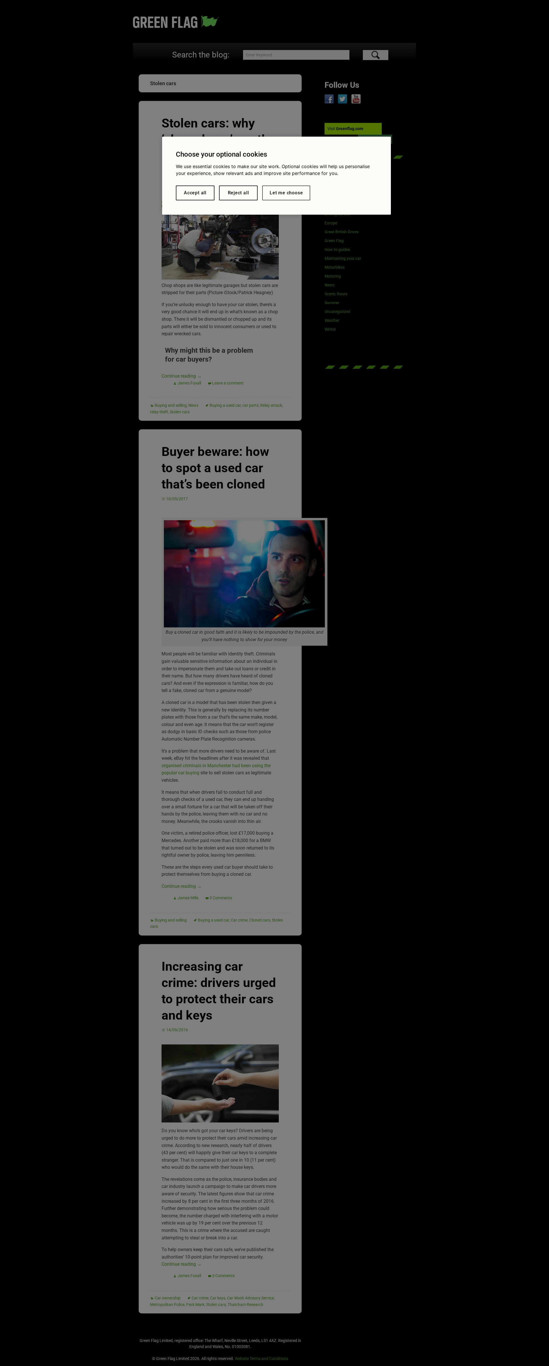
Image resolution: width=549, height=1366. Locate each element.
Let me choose (286, 193)
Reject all (238, 193)
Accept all (195, 193)
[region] (276, 176)
